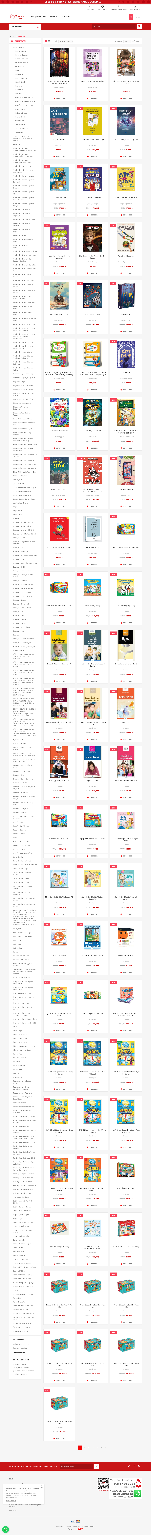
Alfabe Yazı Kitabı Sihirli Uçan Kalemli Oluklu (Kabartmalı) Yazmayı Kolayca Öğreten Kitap (93, 374)
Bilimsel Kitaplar (21, 51)
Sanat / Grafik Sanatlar (21, 1236)
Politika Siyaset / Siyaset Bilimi (24, 1158)
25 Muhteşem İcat (59, 198)
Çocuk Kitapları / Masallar (22, 495)
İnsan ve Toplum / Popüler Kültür (25, 1023)
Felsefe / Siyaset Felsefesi (22, 853)
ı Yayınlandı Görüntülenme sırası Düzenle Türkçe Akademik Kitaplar (24, 971)
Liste (49, 41)
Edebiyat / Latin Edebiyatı (22, 608)
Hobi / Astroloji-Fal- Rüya (22, 932)
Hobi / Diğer (17, 940)
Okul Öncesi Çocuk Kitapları (25, 97)
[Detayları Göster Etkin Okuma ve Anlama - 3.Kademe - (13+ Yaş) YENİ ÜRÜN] (126, 995)
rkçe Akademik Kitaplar (21, 1197)
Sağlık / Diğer (18, 1218)
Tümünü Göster (19, 1352)
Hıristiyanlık (17, 929)
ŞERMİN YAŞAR (126, 495)
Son (105, 1448)
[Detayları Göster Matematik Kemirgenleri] (59, 412)
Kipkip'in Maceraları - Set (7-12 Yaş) (92, 839)
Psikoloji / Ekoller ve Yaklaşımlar (24, 1185)
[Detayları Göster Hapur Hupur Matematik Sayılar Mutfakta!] (59, 237)
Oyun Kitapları (20, 109)
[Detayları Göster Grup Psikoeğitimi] (59, 121)
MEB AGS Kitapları (19, 1058)
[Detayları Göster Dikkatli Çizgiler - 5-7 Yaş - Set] (92, 995)
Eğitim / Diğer (18, 739)
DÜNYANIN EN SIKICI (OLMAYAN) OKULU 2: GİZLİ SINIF (126, 432)
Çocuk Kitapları (18, 47)
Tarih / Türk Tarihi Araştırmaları (24, 1313)
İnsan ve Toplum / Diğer (21, 1003)
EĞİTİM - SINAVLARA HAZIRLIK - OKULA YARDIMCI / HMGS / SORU (24, 672)
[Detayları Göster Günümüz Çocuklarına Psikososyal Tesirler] (92, 645)
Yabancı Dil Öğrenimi (20, 1331)
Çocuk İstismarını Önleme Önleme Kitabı (59, 1014)
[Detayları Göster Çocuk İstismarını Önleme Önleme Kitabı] (59, 995)
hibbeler (26, 1367)
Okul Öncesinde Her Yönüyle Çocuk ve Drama (92, 257)
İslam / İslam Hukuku (20, 1042)
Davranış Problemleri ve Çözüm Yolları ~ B (59, 723)
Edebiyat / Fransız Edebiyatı (23, 584)
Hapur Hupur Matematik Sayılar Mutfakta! (59, 257)
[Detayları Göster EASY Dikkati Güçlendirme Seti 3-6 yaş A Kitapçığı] (92, 1170)
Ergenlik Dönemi (92, 780)
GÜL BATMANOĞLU (92, 495)
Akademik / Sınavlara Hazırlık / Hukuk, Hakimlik (23, 347)
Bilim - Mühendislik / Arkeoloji (23, 419)
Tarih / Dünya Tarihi (20, 1302)
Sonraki (101, 1448)
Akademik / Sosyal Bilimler (22, 352)
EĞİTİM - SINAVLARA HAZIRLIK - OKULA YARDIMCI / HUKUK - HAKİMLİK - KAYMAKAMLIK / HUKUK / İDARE (24, 692)
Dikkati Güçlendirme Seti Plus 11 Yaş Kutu (59, 1306)
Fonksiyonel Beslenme (126, 256)
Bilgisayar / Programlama (22, 403)
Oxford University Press (21, 1344)
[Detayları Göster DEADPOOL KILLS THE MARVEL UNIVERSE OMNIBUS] (59, 62)
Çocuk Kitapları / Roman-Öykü (24, 499)
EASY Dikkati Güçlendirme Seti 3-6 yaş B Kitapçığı (59, 1189)
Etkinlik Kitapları (20, 82)
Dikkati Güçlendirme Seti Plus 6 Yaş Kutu (126, 1364)
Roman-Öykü (20, 117)
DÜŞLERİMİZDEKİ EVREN (59, 489)
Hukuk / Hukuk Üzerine (21, 960)
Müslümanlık (17, 1069)
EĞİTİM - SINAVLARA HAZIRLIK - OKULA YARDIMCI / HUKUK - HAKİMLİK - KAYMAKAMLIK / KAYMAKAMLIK (24, 702)
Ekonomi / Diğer (19, 775)
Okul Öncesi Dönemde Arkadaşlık (92, 139)
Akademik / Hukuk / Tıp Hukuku (24, 302)
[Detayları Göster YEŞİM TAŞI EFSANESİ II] (92, 412)
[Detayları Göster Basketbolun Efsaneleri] (92, 179)
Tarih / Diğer (17, 1298)
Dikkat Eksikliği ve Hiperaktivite (126, 780)
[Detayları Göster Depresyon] (126, 703)
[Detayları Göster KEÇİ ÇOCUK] (126, 354)
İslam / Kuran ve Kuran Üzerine (24, 1046)
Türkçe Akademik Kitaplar (22, 1323)
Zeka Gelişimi (20, 132)
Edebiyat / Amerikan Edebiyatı (23, 530)
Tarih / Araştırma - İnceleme (23, 1294)
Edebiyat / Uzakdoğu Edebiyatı (24, 646)
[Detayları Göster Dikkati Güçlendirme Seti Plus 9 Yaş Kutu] (126, 1286)
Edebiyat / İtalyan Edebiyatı (22, 596)
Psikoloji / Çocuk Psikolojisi (22, 1181)
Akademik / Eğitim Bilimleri (22, 166)
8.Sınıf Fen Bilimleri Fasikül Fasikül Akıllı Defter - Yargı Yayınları (22, 138)
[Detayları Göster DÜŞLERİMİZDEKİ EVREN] (59, 470)
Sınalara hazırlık (18, 1251)
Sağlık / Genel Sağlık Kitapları (23, 1222)
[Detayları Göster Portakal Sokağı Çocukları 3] (92, 295)
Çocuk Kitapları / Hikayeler (22, 491)
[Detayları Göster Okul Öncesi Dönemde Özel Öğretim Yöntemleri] (126, 62)
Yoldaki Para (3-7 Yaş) (92, 606)
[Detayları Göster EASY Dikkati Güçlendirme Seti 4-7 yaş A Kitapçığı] (126, 1111)
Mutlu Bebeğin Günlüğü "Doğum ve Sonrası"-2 (92, 898)
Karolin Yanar (18, 1054)
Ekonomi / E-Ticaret (20, 783)
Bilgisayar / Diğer (19, 382)
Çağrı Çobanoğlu (92, 204)
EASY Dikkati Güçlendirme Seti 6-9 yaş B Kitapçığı (59, 1073)
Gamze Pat (92, 320)
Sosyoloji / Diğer (19, 1271)
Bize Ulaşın (13, 1510)
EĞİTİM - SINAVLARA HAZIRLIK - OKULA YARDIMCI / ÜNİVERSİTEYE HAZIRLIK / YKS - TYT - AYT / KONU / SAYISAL (24, 722)
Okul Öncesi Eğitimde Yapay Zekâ (126, 139)
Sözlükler (16, 1290)
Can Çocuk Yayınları (20, 476)
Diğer (17, 70)
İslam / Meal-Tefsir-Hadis (22, 1050)
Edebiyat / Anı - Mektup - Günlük (24, 534)
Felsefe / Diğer (18, 822)
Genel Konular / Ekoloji (21, 878)
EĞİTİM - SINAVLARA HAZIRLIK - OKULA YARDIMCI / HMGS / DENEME (24, 656)
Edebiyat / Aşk (18, 548)
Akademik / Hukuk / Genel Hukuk (24, 255)
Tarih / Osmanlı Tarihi (21, 1310)
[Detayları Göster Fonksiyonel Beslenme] (126, 237)
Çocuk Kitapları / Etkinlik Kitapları (24, 487)
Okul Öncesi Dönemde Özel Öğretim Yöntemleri (126, 82)
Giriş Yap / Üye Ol (135, 9)
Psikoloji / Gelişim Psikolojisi (23, 1189)
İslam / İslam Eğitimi (20, 1038)
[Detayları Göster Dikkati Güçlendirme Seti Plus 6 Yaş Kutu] (126, 1344)
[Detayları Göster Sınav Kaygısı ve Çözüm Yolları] (59, 762)
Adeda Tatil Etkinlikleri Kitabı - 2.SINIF (126, 547)
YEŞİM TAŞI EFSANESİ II (92, 431)
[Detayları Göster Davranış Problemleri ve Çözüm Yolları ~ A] (92, 703)
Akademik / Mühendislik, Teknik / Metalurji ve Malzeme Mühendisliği (24, 336)
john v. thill (17, 1371)
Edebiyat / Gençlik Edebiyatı (23, 588)
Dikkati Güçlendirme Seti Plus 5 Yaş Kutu (59, 1422)
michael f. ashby (28, 1371)
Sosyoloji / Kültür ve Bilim (22, 1279)
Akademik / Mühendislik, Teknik (24, 324)
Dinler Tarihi (17, 514)
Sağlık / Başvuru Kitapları (22, 1207)
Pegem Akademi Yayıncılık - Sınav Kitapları (23, 1098)
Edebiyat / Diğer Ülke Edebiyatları (25, 563)
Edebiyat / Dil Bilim (20, 567)
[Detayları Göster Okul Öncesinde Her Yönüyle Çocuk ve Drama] (92, 237)
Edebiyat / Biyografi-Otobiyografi (25, 555)
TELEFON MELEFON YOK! (126, 489)
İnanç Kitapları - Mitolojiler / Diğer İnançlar (23, 982)
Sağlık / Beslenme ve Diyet (22, 1211)
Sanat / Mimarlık (19, 1240)
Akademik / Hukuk (19, 235)
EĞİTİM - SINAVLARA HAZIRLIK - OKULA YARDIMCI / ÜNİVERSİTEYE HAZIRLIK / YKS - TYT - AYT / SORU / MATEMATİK (25, 732)
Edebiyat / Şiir (18, 635)
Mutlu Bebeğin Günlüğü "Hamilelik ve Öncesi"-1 (126, 898)
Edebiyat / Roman (19, 623)
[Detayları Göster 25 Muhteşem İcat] (59, 179)
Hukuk (15, 952)
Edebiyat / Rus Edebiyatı (21, 627)
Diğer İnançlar (18, 511)
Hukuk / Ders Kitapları (21, 956)
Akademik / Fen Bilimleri (21, 210)
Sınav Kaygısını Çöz (59, 955)
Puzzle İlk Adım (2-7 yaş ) (126, 1188)
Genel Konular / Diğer (21, 869)
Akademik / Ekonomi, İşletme (23, 176)
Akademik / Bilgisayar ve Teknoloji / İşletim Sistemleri (23, 155)
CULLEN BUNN (59, 87)
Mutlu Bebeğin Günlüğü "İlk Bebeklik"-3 (59, 897)
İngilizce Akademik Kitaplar (22, 993)
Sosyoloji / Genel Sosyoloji (22, 1275)
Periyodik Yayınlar (19, 1103)
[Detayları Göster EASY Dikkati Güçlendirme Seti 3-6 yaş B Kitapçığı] (59, 1170)
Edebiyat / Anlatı (19, 538)
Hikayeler (18, 86)
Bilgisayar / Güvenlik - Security (23, 389)
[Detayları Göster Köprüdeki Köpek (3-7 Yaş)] (126, 587)
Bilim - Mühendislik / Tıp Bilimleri (24, 468)
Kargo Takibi (90, 9)
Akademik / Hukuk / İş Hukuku (23, 281)
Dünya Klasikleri (21, 78)
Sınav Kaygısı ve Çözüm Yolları (59, 780)
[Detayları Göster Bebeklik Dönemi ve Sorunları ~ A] (59, 645)
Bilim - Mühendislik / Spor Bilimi (24, 464)
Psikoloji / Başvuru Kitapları (23, 1178)
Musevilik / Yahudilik (20, 1065)
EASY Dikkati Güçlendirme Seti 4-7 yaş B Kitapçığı (92, 1131)
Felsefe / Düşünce (19, 830)
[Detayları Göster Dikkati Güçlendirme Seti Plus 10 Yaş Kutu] (92, 1286)
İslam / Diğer (17, 1031)
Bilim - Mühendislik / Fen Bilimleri (25, 444)
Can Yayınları (17, 480)
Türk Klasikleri (20, 125)
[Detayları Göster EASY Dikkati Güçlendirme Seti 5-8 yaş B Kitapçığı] (126, 1053)
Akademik (16, 144)
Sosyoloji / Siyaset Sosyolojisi (23, 1282)
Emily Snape (59, 553)
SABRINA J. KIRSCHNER (126, 437)
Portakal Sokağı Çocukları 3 (92, 314)
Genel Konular (18, 857)
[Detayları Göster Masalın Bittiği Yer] (92, 529)
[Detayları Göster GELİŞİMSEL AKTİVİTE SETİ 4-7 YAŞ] (126, 1228)
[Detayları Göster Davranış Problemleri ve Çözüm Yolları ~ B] (59, 703)
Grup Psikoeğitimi (59, 139)
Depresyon (126, 722)
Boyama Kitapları (21, 59)
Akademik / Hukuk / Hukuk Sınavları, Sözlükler (22, 260)
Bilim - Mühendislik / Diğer (22, 429)
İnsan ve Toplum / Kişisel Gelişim (25, 1019)
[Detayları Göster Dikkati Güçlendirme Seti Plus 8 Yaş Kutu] (59, 1344)
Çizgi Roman (19, 66)
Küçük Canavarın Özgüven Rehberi (59, 547)
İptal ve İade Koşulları (16, 1484)
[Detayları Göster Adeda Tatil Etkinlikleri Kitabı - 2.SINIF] (126, 529)
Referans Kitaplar (21, 113)
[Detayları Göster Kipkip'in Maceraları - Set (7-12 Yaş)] (92, 820)
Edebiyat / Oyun (18, 612)
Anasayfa (11, 36)
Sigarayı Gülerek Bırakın (126, 955)
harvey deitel (17, 1367)
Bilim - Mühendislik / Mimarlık (23, 460)
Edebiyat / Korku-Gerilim (21, 604)
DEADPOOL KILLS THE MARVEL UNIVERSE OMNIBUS (59, 82)
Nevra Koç (17, 1073)
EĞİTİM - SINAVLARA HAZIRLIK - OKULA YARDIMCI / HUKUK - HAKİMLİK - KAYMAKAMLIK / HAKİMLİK (24, 681)
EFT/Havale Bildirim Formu (119, 9)
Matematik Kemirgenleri (59, 431)
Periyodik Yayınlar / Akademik (23, 1107)
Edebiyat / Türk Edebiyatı (22, 643)
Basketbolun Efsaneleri (92, 198)
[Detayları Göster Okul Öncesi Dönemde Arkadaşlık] (92, 121)
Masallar (18, 94)
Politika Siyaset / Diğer (21, 1126)
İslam (15, 1027)
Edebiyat (16, 518)
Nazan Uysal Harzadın (126, 262)
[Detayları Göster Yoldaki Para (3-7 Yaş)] (92, 587)
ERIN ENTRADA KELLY (59, 495)
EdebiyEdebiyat (18, 650)
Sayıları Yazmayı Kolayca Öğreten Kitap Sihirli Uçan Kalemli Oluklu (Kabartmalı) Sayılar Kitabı (59, 374)
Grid (46, 41)
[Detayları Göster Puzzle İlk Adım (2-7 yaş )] (126, 1170)
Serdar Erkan (92, 87)
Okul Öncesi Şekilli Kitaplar (24, 105)
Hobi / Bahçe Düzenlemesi (22, 936)
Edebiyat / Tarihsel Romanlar (23, 639)
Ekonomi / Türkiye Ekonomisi (23, 808)
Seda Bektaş (92, 262)
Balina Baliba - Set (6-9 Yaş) (59, 839)
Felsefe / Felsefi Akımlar (21, 845)
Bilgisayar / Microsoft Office (23, 399)
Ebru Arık (59, 262)
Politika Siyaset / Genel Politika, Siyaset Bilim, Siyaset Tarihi (24, 1137)
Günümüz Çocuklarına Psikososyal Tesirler (92, 665)
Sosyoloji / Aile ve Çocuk (22, 1263)
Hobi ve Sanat (18, 948)
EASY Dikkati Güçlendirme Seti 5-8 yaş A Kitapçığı (59, 1131)
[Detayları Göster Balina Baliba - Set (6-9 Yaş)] (59, 820)
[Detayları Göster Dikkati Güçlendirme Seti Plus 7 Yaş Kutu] (92, 1344)
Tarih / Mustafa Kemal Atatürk (24, 1306)
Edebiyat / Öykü (18, 615)
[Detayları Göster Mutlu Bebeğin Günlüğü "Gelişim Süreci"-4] (126, 820)
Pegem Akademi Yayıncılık (22, 1093)
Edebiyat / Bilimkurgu (20, 551)
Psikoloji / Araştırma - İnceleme (24, 1174)
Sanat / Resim (18, 1248)
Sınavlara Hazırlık (19, 1255)
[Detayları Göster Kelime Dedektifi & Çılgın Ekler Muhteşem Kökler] (126, 179)
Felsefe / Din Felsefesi (21, 826)
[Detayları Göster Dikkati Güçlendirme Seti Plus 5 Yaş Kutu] (59, 1403)
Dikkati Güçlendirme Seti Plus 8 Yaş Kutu (59, 1364)
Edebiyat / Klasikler (20, 600)
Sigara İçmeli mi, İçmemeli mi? (126, 664)
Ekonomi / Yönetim (20, 812)
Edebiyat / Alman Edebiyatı (22, 526)
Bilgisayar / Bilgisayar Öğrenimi (24, 378)
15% (46, 167)
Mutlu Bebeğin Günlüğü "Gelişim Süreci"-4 (126, 840)
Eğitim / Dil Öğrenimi (20, 743)
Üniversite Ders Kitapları (21, 1327)
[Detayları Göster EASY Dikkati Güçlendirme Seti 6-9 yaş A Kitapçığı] (92, 1053)
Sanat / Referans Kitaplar (22, 1244)
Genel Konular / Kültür (21, 882)
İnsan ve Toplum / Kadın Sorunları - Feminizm (22, 1014)
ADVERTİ (80, 1529)
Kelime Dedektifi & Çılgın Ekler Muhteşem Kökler (126, 199)
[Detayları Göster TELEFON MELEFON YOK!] (126, 470)
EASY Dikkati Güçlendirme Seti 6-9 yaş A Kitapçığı (92, 1073)
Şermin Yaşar (126, 320)
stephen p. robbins (20, 1374)
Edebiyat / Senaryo (20, 631)
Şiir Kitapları (19, 121)
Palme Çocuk (18, 1077)
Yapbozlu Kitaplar (21, 128)
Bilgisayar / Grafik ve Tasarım (23, 385)
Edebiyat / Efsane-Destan (22, 571)
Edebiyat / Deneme (20, 559)
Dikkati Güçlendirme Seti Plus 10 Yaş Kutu (93, 1306)
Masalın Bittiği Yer (92, 547)
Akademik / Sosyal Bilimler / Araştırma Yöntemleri (23, 357)
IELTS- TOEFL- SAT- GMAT (22, 978)
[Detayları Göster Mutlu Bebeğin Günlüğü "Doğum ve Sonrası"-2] (92, 878)
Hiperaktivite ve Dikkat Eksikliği (92, 955)
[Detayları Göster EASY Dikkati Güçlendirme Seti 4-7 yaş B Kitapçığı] (92, 1111)
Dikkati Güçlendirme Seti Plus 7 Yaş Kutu (92, 1364)
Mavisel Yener (59, 320)
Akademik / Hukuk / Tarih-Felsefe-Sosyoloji (22, 297)
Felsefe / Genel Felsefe (21, 849)
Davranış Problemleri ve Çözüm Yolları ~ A (92, 723)
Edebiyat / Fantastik (20, 581)
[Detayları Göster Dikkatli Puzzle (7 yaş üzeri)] (59, 1228)
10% (80, 109)
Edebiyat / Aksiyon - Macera (23, 522)
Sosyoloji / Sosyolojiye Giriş (23, 1286)
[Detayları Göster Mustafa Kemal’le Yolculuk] (59, 295)
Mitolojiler (16, 1062)
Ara (139, 26)
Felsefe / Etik (17, 838)
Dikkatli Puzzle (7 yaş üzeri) (59, 1247)
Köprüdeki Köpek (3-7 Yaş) (126, 606)
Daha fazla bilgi (11, 1501)
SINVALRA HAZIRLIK (20, 1259)
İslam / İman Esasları (20, 1034)
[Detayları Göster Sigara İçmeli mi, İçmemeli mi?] (126, 645)
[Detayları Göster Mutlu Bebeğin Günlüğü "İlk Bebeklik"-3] (59, 878)
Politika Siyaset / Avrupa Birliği (24, 1116)
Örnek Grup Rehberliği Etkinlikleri (92, 81)
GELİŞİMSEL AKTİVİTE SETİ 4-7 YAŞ (126, 1247)
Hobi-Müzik (19, 90)
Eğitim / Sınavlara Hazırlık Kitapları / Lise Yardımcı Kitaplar (24, 754)
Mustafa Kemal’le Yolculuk (59, 314)
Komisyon (92, 145)
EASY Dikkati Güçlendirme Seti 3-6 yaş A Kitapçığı (92, 1189)
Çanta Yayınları (18, 484)
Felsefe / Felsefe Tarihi (21, 841)
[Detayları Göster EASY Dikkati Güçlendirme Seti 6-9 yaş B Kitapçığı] (59, 1053)
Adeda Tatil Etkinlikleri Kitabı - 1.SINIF (59, 606)
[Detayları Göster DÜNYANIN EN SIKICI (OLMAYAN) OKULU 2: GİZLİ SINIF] (126, 412)
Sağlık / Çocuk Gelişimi (21, 1215)
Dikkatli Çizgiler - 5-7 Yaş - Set (92, 1013)
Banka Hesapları (102, 9)
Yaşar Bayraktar (59, 204)
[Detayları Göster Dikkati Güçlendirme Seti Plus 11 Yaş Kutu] (59, 1286)
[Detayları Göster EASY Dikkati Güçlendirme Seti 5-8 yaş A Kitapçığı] (59, 1111)
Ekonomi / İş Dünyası (20, 793)
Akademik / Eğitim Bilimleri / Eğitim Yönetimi (23, 171)
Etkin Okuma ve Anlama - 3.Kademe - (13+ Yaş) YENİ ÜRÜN (126, 1014)
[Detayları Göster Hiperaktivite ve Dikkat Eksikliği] (92, 937)
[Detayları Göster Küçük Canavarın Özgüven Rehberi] (59, 529)
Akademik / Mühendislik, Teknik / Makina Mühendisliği (24, 329)
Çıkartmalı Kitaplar (21, 63)
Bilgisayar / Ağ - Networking (23, 374)
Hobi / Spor (17, 944)
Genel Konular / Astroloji (22, 861)
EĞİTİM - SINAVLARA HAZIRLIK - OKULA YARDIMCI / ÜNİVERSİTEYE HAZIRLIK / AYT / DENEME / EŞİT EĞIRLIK (24, 712)
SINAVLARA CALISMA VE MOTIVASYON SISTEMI (92, 1248)
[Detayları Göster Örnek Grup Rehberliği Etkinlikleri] (92, 62)
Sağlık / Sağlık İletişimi (21, 1226)
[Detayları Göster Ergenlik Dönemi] (92, 762)
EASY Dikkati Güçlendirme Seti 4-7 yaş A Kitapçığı (126, 1131)
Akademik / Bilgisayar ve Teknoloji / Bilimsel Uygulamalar (24, 149)
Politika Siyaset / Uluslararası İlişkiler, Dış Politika (23, 1169)
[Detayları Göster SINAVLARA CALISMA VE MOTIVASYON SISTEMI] (92, 1228)
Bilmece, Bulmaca (21, 55)
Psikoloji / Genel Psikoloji (22, 1193)
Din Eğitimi (19, 74)
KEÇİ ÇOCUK (126, 372)
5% (113, 225)
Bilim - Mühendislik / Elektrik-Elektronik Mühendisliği (23, 439)
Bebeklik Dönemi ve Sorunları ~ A (59, 664)
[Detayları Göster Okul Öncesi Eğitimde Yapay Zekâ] (126, 121)
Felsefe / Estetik (19, 834)
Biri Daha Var (126, 314)
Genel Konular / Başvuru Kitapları (25, 865)
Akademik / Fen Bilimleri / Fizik (24, 219)
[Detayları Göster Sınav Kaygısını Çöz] (59, 937)
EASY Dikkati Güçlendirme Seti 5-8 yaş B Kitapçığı (126, 1073)
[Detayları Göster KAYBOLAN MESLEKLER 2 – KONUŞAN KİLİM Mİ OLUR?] (92, 470)
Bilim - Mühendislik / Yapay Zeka (24, 472)
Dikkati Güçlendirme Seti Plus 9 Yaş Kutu (126, 1306)
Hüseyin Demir (59, 378)
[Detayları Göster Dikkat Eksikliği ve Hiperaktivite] (126, 762)
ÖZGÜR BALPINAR (126, 378)
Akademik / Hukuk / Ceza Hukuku (25, 251)
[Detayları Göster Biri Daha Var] (126, 295)
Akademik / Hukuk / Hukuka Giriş (24, 265)
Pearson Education (20, 1348)
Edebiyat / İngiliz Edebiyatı (22, 592)
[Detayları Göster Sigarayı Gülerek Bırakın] (126, 937)
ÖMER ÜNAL (93, 437)
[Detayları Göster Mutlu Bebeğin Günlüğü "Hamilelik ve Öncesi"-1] (126, 878)
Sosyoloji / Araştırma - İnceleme (24, 1267)
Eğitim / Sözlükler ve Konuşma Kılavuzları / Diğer (24, 760)
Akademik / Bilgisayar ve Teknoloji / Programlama (22, 161)
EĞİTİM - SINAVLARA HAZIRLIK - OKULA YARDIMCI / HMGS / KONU (24, 664)
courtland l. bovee (19, 1364)
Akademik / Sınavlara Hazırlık (23, 342)
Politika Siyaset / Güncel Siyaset (24, 1142)
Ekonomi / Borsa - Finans (22, 771)
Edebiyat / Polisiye (19, 619)
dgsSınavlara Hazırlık (20, 503)
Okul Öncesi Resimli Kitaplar (25, 101)
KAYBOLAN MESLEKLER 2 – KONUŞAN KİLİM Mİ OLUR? (93, 490)
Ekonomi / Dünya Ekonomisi (23, 779)
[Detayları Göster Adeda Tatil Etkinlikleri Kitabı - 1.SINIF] (59, 587)
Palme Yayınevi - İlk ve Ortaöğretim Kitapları (21, 1088)
